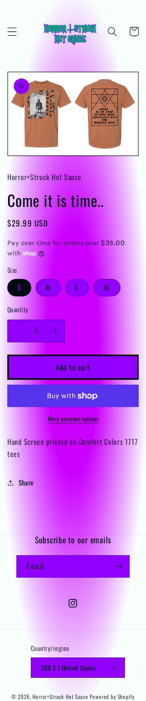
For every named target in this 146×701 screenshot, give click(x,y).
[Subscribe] (118, 566)
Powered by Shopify (112, 696)
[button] (12, 31)
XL (106, 287)
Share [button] (26, 482)
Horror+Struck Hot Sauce (60, 696)
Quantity (17, 309)
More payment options (73, 419)
